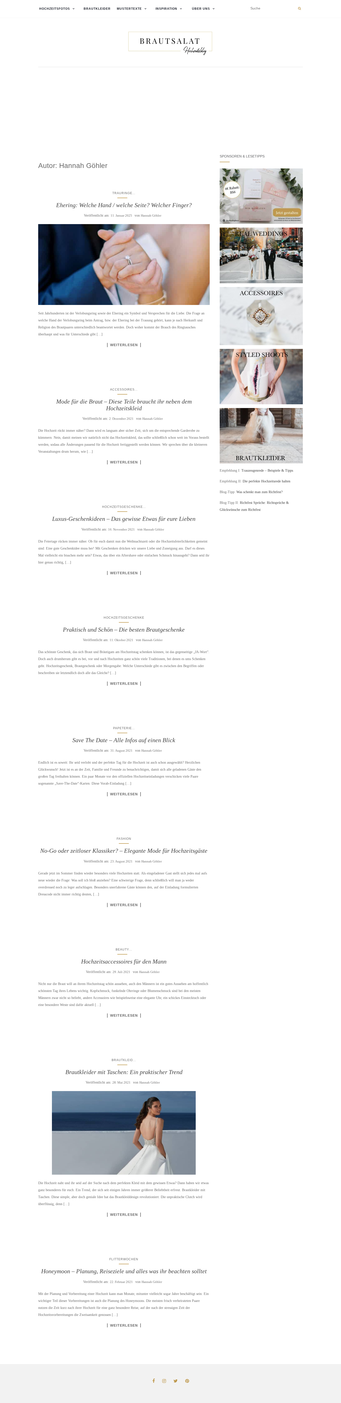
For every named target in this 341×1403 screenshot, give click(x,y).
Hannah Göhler (151, 215)
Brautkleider (97, 8)
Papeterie (122, 728)
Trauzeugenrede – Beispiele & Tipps (267, 470)
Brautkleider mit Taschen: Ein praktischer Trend (123, 1072)
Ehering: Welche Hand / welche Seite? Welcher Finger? (124, 205)
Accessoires (122, 389)
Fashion (124, 839)
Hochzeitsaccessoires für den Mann (124, 961)
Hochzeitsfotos (54, 8)
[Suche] (299, 8)
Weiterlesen (124, 345)
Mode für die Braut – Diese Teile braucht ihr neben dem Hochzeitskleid (124, 404)
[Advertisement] (170, 107)
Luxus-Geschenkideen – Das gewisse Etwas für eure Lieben (123, 519)
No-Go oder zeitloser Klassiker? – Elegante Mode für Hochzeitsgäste (123, 850)
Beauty (122, 949)
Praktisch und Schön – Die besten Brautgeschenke (124, 629)
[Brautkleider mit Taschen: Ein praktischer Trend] (124, 1133)
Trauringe (122, 193)
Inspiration (166, 8)
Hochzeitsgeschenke (122, 507)
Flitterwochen (123, 1259)
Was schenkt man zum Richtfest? (259, 492)
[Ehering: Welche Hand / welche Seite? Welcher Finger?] (124, 264)
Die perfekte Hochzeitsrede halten (266, 481)
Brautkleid (122, 1060)
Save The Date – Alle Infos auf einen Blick (123, 740)
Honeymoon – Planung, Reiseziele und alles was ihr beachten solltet (124, 1271)
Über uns (200, 8)
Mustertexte (129, 8)
